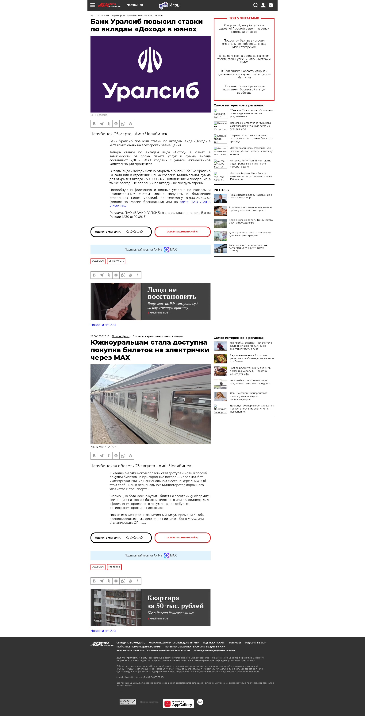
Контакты (235, 643)
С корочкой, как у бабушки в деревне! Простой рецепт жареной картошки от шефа (244, 29)
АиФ (114, 446)
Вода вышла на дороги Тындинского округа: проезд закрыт (251, 221)
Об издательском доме (131, 643)
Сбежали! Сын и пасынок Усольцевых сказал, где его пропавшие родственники (252, 113)
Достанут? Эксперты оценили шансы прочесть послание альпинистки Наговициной (252, 408)
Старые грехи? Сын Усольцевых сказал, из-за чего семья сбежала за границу (251, 138)
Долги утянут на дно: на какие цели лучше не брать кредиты (250, 234)
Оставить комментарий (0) (182, 232)
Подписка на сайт (214, 643)
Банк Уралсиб (98, 114)
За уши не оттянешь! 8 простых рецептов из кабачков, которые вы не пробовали (252, 358)
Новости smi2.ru (103, 325)
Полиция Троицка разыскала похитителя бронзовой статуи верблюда (244, 89)
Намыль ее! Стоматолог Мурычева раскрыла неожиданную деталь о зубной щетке (250, 125)
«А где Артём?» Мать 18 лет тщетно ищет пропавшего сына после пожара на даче (250, 163)
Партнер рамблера (149, 702)
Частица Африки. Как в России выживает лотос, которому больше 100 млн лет (251, 176)
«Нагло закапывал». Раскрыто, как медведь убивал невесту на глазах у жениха (251, 151)
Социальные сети (255, 643)
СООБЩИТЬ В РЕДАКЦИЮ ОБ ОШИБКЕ (215, 650)
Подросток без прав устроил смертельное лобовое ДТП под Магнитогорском (244, 44)
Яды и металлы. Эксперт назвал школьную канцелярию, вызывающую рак (248, 396)
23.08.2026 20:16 (99, 336)
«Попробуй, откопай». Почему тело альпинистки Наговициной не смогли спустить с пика (251, 345)
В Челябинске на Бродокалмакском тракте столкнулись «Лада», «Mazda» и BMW (244, 59)
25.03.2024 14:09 (99, 15)
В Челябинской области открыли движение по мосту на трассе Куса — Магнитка (244, 74)
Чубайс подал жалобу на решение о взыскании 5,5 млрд (250, 196)
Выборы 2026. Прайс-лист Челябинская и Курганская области (153, 650)
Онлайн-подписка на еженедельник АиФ (174, 643)
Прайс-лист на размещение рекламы (139, 647)
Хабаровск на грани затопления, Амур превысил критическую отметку (248, 248)
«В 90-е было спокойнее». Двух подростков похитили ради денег (250, 382)
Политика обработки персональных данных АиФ (195, 647)
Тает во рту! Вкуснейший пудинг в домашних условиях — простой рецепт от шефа (250, 370)
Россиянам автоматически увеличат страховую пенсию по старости (250, 209)
